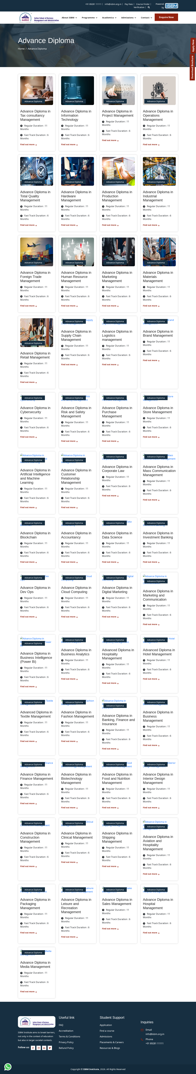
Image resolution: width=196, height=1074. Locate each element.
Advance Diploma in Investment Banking (158, 535)
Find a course (107, 1030)
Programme (88, 18)
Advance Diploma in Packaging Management (35, 904)
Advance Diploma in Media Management (35, 965)
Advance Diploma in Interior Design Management (158, 778)
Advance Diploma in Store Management (158, 410)
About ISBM (68, 18)
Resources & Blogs (110, 1048)
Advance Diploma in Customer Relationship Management (76, 476)
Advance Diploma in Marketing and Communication (158, 595)
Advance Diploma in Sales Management (117, 902)
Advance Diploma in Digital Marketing (117, 590)
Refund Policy (66, 1048)
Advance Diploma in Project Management (117, 113)
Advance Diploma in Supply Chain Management (76, 335)
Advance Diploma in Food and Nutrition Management (117, 778)
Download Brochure (192, 67)
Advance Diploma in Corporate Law (117, 469)
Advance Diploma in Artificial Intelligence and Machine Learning (35, 476)
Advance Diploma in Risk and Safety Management (76, 412)
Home (21, 48)
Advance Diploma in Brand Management (158, 333)
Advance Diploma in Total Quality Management (35, 196)
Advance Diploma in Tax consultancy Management (35, 115)
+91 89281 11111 (93, 4)
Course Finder (143, 4)
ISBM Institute (91, 1069)
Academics (108, 18)
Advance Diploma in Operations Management (158, 115)
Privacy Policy (66, 1042)
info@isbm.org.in (113, 4)
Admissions (127, 18)
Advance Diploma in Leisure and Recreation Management (76, 906)
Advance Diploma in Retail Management (35, 355)
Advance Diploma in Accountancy (76, 535)
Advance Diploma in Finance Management (36, 776)
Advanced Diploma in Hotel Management (159, 652)
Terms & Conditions (69, 1036)
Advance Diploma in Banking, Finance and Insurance (118, 720)
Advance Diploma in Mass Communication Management (159, 471)
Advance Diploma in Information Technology (76, 115)
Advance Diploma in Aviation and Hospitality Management (158, 843)
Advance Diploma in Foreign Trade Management (35, 277)
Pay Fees (129, 4)
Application (106, 1025)
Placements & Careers (112, 1042)
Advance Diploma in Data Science (117, 535)
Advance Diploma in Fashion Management (77, 714)
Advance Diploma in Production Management (117, 196)
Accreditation (66, 1030)
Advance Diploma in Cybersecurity (35, 410)
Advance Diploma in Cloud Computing (76, 590)
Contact (145, 18)
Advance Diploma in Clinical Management (77, 835)
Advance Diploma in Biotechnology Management (76, 778)
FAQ (61, 1025)
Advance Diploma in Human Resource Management (76, 277)
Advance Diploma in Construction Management (35, 837)
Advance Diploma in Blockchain (35, 535)
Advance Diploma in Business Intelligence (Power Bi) (36, 657)
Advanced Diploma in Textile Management (36, 714)
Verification (139, 7)
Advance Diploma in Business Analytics (76, 652)
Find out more (27, 144)
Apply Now (193, 45)
